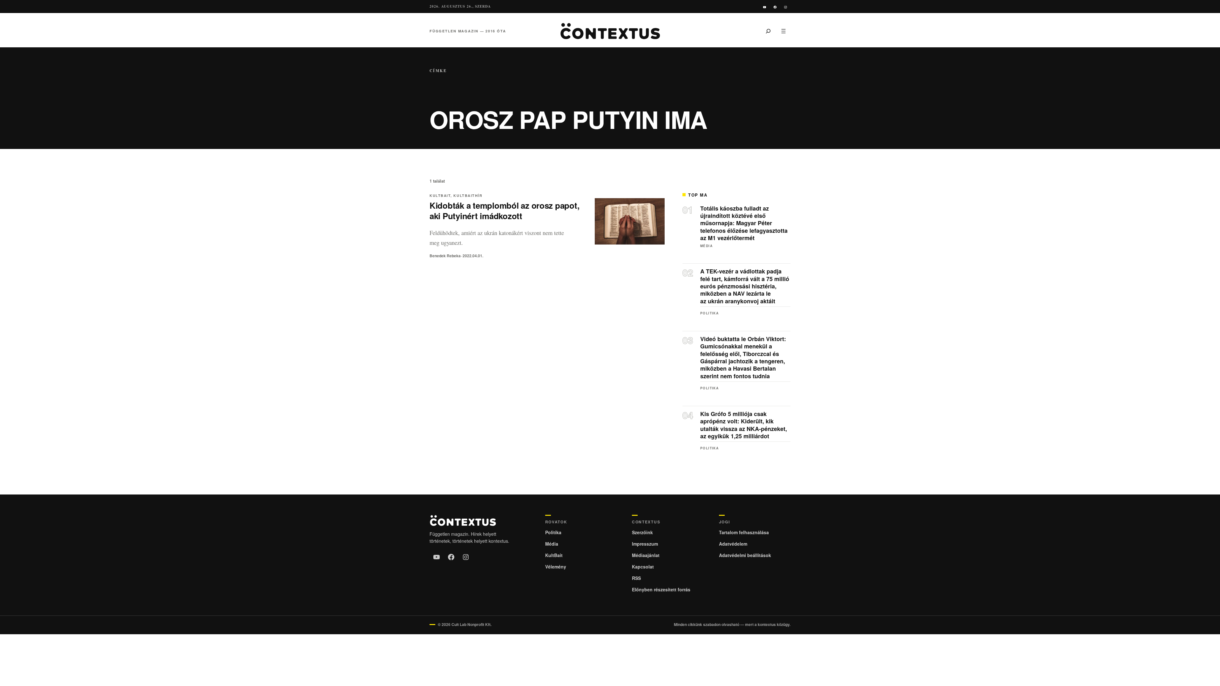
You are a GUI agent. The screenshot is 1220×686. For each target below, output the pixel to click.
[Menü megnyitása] (783, 31)
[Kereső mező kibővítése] (768, 31)
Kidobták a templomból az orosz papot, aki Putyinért (504, 210)
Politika (709, 313)
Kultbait (440, 195)
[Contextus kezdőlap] (610, 31)
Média (706, 246)
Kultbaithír (467, 195)
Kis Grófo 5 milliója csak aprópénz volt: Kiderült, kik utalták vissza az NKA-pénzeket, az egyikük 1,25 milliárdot (743, 425)
